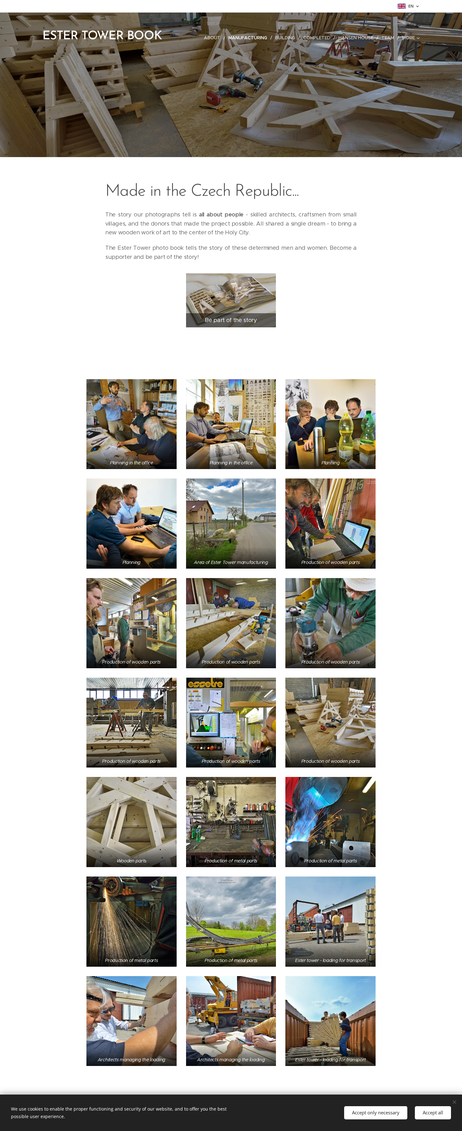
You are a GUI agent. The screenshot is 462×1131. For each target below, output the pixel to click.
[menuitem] (213, 38)
